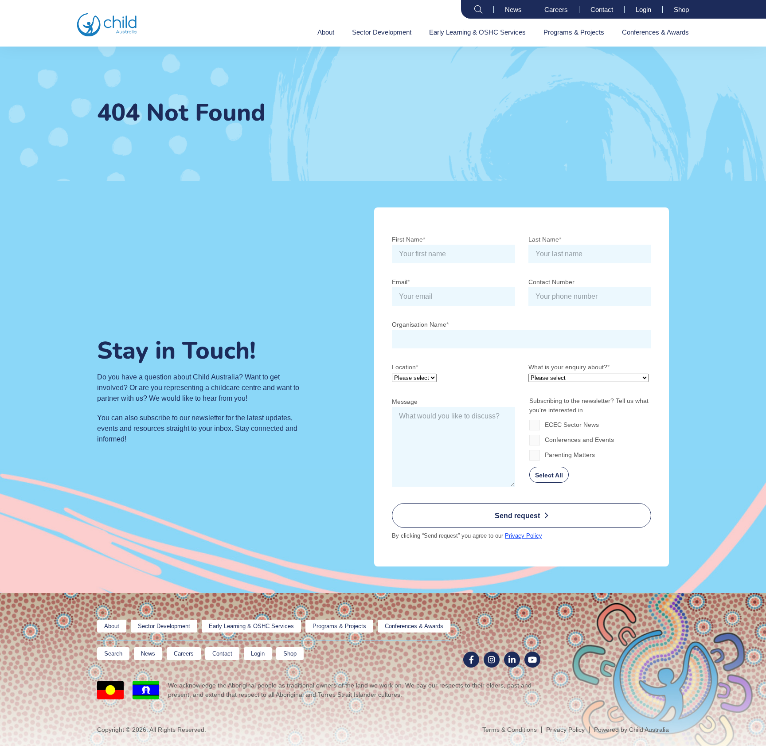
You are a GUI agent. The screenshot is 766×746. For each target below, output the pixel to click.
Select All (549, 475)
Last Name (543, 239)
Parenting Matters (570, 454)
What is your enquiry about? (567, 367)
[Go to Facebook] (471, 660)
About (325, 32)
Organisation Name (419, 324)
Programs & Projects (573, 32)
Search (478, 9)
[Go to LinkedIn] (512, 660)
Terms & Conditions (509, 729)
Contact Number (551, 281)
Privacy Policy (523, 535)
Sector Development (381, 32)
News (513, 9)
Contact (601, 9)
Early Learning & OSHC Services (477, 32)
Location (404, 367)
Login (643, 9)
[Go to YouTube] (532, 660)
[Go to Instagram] (492, 660)
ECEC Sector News (572, 424)
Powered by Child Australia (631, 729)
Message (405, 401)
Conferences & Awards (655, 32)
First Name (407, 239)
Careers (556, 9)
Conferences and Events (579, 439)
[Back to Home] (107, 24)
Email (399, 281)
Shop (681, 9)
